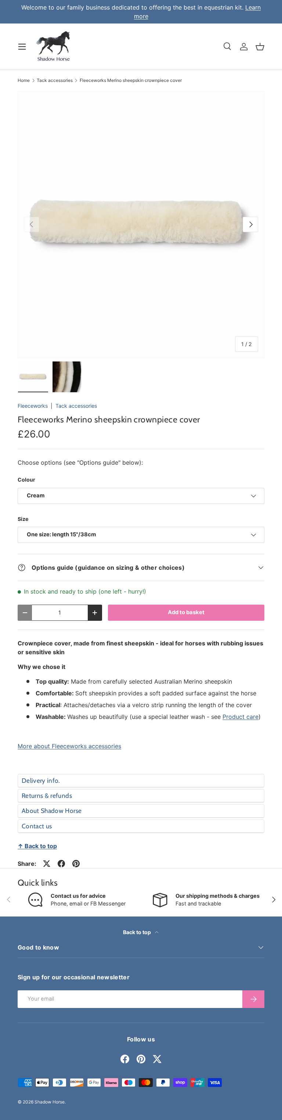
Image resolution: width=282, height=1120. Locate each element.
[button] (260, 47)
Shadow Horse (50, 1102)
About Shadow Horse (52, 810)
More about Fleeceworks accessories (69, 746)
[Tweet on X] (46, 863)
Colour (26, 479)
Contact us (37, 826)
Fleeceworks (33, 406)
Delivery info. (41, 780)
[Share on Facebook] (61, 863)
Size (23, 519)
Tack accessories (55, 80)
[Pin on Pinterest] (76, 863)
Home (24, 80)
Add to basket (186, 612)
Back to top (137, 932)
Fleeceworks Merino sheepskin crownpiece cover (131, 80)
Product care (240, 716)
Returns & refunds (47, 795)
